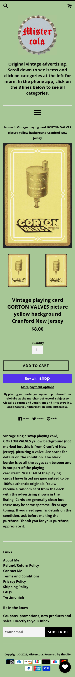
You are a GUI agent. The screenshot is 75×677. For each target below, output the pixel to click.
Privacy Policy (14, 581)
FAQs (7, 592)
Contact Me (12, 571)
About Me (11, 560)
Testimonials (14, 597)
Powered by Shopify (57, 654)
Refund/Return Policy (21, 565)
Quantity (37, 343)
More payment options (37, 387)
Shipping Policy (15, 586)
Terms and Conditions (21, 576)
